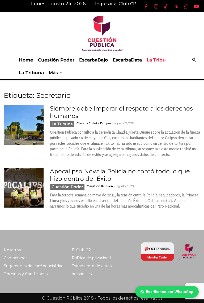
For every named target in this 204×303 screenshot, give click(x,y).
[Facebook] (146, 6)
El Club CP (81, 250)
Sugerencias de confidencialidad (33, 266)
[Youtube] (196, 6)
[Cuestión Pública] (102, 33)
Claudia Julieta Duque (93, 123)
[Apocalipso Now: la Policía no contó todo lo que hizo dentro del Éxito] (24, 188)
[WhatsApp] (186, 6)
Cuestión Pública (100, 186)
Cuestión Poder (56, 60)
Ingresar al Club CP (115, 3)
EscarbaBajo (93, 60)
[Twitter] (176, 6)
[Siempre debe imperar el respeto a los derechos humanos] (24, 125)
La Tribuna (31, 72)
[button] (194, 60)
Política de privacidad (91, 258)
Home (26, 60)
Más (53, 72)
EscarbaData (127, 60)
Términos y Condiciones (26, 273)
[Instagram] (156, 6)
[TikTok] (166, 6)
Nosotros (12, 250)
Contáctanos (15, 258)
